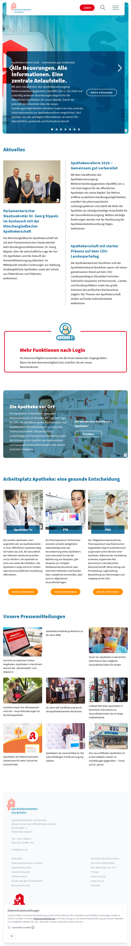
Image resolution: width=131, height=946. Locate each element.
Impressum (97, 880)
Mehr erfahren (102, 92)
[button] (120, 68)
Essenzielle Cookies (21, 927)
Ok (11, 935)
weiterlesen (10, 278)
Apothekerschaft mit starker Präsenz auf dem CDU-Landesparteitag (95, 251)
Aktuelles (17, 858)
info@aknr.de (20, 849)
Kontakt (95, 885)
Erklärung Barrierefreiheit (27, 880)
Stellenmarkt (19, 876)
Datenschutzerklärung (44, 918)
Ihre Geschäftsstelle (103, 863)
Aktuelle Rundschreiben (105, 858)
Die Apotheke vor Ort (103, 867)
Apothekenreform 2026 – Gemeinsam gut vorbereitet (94, 165)
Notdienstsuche (21, 871)
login (87, 7)
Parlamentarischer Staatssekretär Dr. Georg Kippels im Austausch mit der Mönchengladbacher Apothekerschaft (30, 221)
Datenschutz (98, 876)
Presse (95, 871)
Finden (88, 434)
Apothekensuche (21, 867)
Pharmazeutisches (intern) (27, 863)
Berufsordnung (21, 885)
